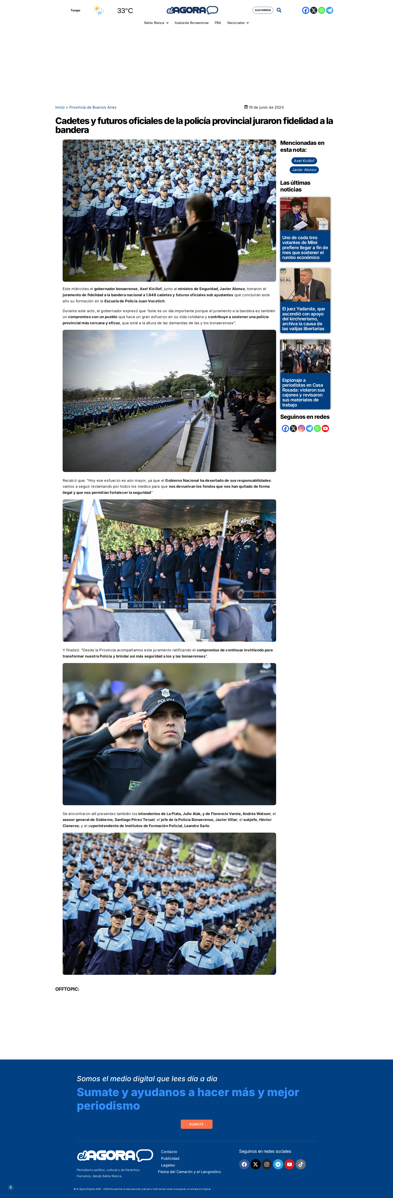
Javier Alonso (304, 170)
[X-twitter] (256, 1164)
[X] (313, 10)
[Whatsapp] (321, 10)
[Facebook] (305, 10)
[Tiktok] (301, 1164)
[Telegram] (329, 10)
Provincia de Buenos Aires (93, 107)
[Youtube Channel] (325, 428)
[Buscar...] (279, 10)
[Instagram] (301, 428)
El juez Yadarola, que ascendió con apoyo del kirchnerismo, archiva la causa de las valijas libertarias (303, 318)
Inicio (60, 107)
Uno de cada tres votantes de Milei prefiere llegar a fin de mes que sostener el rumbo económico (305, 247)
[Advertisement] (196, 58)
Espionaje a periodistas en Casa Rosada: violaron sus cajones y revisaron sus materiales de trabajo (303, 392)
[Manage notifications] (10, 1187)
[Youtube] (289, 1164)
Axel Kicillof (304, 161)
